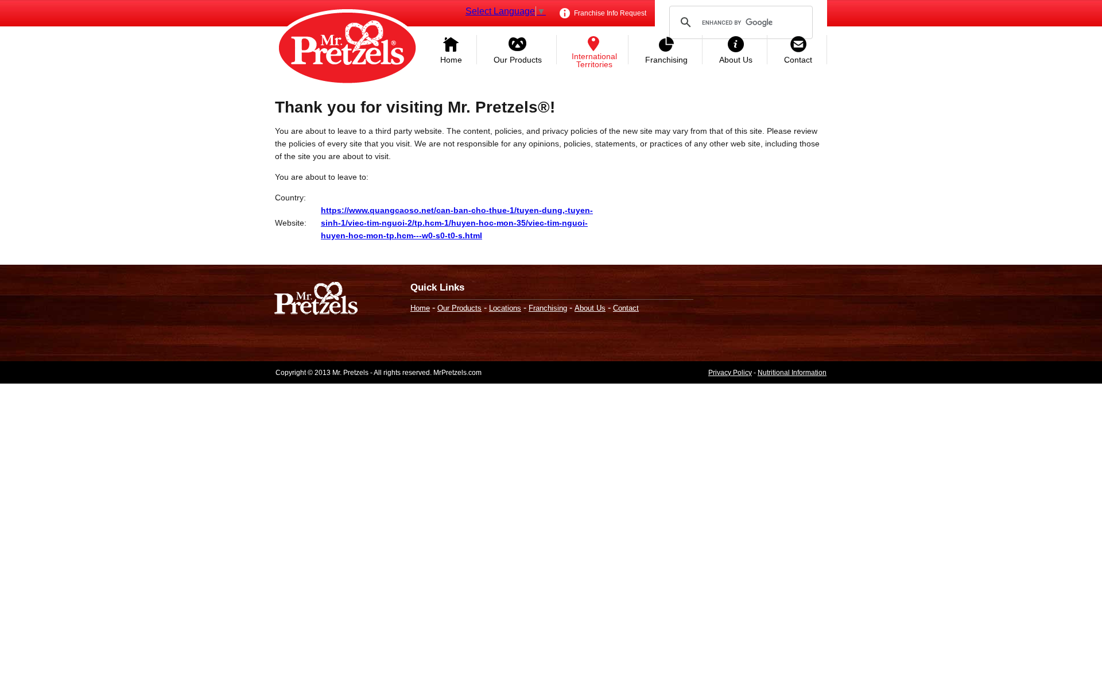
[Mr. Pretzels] (316, 299)
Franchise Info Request (609, 13)
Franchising (666, 59)
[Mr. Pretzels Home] (347, 49)
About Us (735, 59)
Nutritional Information (792, 373)
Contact (798, 59)
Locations (505, 308)
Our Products (518, 59)
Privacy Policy (730, 373)
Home (451, 59)
